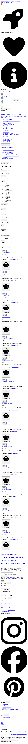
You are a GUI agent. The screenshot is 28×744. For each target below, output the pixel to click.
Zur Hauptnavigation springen (11, 2)
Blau (7, 183)
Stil (2, 225)
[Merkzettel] (1, 105)
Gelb (7, 186)
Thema (2, 230)
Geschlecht (3, 204)
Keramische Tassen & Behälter (12, 156)
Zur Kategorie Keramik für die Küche (11, 121)
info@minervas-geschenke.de (7, 607)
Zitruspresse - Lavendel (7, 403)
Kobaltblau (8, 189)
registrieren (5, 113)
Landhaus (7, 227)
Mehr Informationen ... (18, 738)
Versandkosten (15, 259)
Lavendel (8, 193)
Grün (7, 188)
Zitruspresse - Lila (6, 424)
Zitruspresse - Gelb (6, 295)
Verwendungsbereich (5, 235)
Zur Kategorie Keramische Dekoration (11, 134)
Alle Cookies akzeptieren (6, 741)
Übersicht (3, 114)
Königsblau (8, 192)
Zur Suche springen (16, 1)
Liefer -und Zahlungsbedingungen (10, 709)
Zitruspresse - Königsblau (7, 360)
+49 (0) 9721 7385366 (5, 603)
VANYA (7, 173)
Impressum (5, 704)
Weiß (7, 201)
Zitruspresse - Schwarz (7, 489)
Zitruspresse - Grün (6, 317)
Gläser (2, 722)
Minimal (6, 242)
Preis (2, 240)
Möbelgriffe (5, 157)
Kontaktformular (6, 91)
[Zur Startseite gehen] (5, 96)
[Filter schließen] (1, 169)
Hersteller (3, 170)
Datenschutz (6, 708)
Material (2, 209)
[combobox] (7, 100)
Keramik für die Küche (8, 152)
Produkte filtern (5, 163)
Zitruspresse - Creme (6, 273)
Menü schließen (6, 109)
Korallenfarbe (9, 190)
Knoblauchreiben (9, 153)
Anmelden (3, 111)
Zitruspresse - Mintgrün (7, 446)
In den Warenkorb (6, 269)
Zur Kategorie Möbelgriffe (9, 128)
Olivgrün (8, 197)
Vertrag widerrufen (5, 611)
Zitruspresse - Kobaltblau (7, 338)
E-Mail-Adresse (4, 574)
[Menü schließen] (3, 122)
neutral (6, 206)
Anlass (2, 176)
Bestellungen (20, 114)
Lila (7, 194)
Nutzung (3, 214)
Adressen (15, 114)
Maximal (6, 244)
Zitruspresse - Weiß (6, 532)
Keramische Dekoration (8, 158)
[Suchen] (14, 100)
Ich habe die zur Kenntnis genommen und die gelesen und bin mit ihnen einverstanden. (12, 578)
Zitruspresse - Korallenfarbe (8, 381)
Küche (6, 233)
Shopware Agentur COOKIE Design (19, 734)
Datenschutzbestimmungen (12, 577)
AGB (10, 578)
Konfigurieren (15, 740)
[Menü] (2, 94)
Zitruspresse (7, 222)
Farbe (2, 181)
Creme (7, 185)
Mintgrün (8, 196)
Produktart (3, 219)
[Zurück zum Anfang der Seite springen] (2, 736)
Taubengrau (8, 200)
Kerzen (2, 724)
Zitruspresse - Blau (6, 252)
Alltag (6, 178)
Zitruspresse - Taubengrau (7, 510)
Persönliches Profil (9, 114)
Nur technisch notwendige (6, 740)
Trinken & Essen (8, 217)
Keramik (7, 212)
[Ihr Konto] (2, 107)
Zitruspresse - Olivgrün (7, 467)
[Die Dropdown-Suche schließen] (17, 100)
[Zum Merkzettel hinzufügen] (4, 251)
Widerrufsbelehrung (7, 707)
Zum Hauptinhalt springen (6, 1)
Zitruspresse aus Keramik (11, 154)
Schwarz (8, 198)
